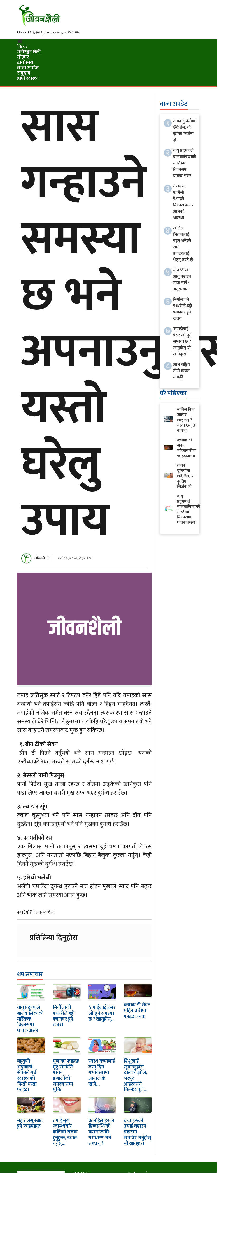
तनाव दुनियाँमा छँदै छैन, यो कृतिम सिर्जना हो (184, 131)
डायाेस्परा (25, 63)
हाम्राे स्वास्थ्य (28, 78)
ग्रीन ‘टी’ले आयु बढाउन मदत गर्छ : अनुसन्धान (182, 280)
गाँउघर (23, 57)
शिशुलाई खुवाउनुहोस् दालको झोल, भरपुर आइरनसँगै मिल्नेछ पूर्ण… (135, 1075)
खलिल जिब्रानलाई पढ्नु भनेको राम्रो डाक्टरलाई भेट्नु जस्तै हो (183, 244)
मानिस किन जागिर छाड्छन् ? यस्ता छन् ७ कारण (186, 420)
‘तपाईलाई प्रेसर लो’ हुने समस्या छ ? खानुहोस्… (101, 1013)
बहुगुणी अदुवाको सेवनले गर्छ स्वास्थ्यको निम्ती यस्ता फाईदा (27, 1075)
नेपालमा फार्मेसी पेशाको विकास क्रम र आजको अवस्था (183, 202)
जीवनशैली (41, 558)
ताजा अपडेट (28, 68)
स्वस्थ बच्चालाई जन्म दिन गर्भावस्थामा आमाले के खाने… (101, 1072)
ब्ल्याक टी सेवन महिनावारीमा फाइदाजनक (137, 1010)
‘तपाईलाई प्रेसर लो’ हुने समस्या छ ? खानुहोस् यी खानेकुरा (182, 341)
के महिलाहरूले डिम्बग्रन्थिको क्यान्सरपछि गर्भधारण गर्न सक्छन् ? (101, 1132)
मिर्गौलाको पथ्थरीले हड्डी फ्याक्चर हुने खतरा (63, 1016)
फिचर (22, 47)
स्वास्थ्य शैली (45, 912)
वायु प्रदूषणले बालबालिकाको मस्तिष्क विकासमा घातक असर (30, 1019)
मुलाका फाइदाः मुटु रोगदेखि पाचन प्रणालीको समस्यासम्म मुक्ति (66, 1075)
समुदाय (23, 73)
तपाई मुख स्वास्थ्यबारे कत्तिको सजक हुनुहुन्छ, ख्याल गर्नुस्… (65, 1132)
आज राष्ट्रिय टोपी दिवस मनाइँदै (181, 371)
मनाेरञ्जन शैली (29, 52)
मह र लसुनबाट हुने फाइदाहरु (30, 1124)
